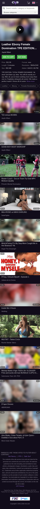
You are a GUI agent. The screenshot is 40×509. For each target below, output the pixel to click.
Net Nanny (12, 456)
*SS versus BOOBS (9, 115)
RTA (19, 456)
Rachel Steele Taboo (8, 342)
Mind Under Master (8, 441)
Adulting (4, 311)
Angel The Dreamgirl (8, 249)
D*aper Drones (7, 404)
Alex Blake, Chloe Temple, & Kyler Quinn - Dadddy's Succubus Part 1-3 (18, 436)
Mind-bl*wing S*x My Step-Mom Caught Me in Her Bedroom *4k (19, 244)
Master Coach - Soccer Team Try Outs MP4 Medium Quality (18, 180)
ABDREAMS (5, 407)
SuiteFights (5, 215)
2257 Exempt (20, 486)
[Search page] (15, 3)
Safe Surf (27, 456)
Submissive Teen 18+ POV (10, 376)
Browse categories (10, 12)
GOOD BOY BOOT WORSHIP (13, 147)
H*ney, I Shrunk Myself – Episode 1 (15, 277)
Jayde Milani (6, 52)
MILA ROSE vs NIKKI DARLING (14, 212)
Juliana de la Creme (8, 280)
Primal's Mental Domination (11, 184)
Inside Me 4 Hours (8, 308)
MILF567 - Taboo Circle (10, 339)
